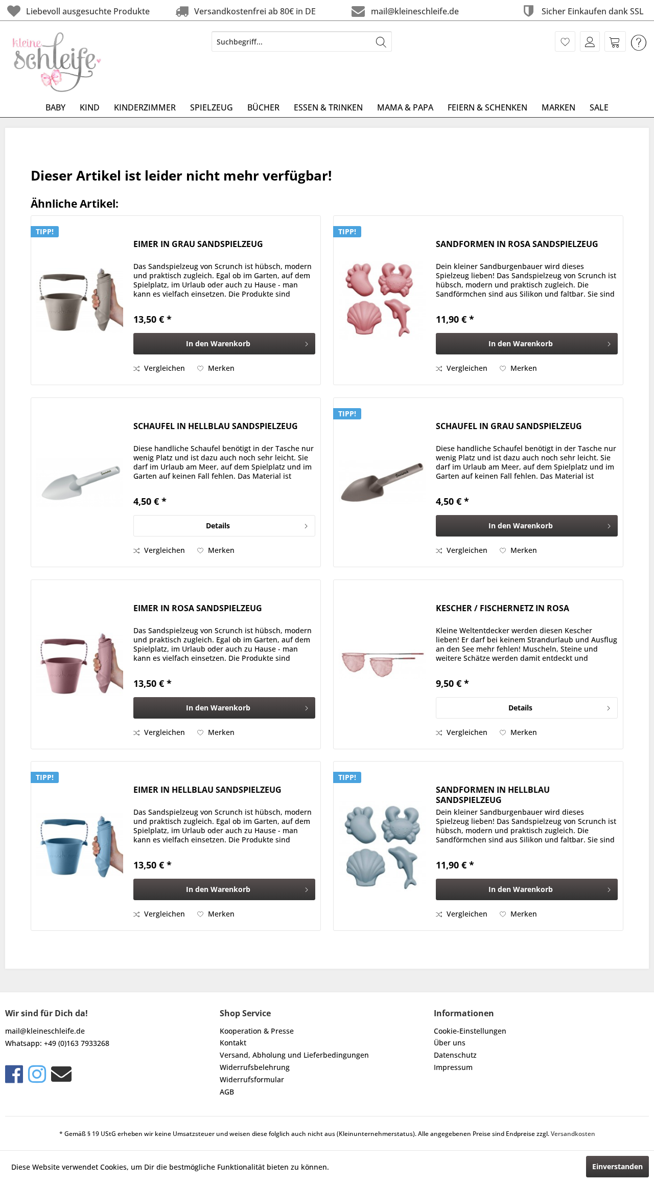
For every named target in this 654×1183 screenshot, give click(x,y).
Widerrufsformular (252, 1079)
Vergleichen (163, 368)
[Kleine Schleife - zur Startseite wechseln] (57, 62)
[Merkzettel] (565, 41)
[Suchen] (381, 41)
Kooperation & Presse (257, 1031)
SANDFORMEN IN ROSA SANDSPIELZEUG (517, 244)
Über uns (449, 1042)
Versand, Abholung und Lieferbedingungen (294, 1055)
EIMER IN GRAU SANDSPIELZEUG (198, 244)
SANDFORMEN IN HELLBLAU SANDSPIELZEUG (493, 795)
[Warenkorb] (615, 41)
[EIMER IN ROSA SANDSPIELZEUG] (79, 664)
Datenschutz (455, 1055)
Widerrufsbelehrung (255, 1067)
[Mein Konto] (590, 41)
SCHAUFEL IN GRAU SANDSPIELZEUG (509, 426)
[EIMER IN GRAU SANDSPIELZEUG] (79, 300)
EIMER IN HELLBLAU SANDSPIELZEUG (207, 790)
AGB (227, 1092)
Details (218, 525)
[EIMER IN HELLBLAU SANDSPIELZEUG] (79, 846)
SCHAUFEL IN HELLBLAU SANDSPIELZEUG (215, 426)
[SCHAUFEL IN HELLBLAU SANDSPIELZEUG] (79, 482)
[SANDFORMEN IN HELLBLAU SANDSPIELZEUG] (382, 846)
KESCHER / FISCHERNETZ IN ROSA (502, 608)
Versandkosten (573, 1133)
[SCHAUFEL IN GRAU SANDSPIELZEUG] (382, 482)
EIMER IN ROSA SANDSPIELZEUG (197, 608)
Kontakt (233, 1042)
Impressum (453, 1067)
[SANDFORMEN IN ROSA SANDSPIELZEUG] (382, 300)
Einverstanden (617, 1166)
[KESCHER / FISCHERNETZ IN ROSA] (382, 664)
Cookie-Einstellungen (470, 1031)
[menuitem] (302, 41)
